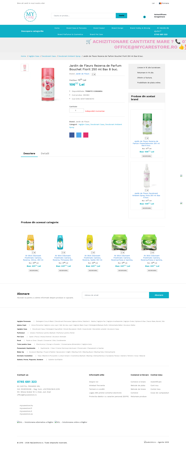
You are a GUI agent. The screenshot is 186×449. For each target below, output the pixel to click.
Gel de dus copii (66, 325)
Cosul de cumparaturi (160, 393)
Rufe (79, 329)
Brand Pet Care (96, 34)
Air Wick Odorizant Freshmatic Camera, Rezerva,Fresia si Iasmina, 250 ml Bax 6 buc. (151, 258)
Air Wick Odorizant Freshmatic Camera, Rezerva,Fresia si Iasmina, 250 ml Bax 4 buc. (122, 258)
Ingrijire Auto (87, 344)
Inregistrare (159, 17)
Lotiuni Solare (64, 356)
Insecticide (87, 329)
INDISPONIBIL (147, 156)
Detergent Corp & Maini (45, 321)
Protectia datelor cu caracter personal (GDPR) (109, 396)
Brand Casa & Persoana (76, 28)
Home (56, 28)
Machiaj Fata (99, 352)
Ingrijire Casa (34, 56)
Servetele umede (99, 329)
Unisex (32, 333)
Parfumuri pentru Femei (66, 333)
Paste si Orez (31, 340)
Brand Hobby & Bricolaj (140, 28)
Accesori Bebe (129, 325)
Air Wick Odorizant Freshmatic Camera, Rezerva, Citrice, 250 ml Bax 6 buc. (33, 258)
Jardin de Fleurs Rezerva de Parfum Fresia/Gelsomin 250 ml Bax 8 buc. (146, 143)
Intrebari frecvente (97, 385)
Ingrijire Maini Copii (81, 325)
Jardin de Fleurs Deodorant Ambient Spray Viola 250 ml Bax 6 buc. (146, 195)
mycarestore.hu (26, 405)
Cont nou (154, 385)
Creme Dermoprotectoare (66, 348)
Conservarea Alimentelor (71, 344)
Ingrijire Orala (129, 321)
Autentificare (160, 14)
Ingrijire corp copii (51, 325)
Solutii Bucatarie (70, 329)
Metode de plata (138, 385)
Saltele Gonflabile (55, 359)
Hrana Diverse (46, 337)
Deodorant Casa (49, 56)
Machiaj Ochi (76, 352)
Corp (136, 356)
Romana (165, 3)
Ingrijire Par (101, 321)
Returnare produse (139, 396)
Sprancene (61, 352)
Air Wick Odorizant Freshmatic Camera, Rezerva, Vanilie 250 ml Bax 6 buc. (92, 258)
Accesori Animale (59, 337)
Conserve (47, 340)
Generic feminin (127, 356)
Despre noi (93, 382)
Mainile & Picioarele (50, 356)
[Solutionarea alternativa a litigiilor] (35, 422)
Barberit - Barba (89, 321)
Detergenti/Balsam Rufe (98, 325)
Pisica (37, 337)
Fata (39, 356)
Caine (31, 337)
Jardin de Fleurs (82, 74)
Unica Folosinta (37, 325)
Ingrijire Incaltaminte (114, 321)
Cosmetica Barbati (78, 356)
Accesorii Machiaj (35, 352)
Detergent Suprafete (54, 329)
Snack (40, 340)
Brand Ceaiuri (99, 28)
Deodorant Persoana (63, 321)
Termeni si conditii (97, 389)
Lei (153, 3)
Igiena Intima (77, 321)
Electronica (40, 344)
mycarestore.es (26, 414)
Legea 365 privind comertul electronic (105, 393)
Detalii (45, 153)
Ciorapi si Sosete (53, 344)
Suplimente (45, 348)
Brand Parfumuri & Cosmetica (70, 34)
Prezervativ (82, 348)
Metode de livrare (138, 389)
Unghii (68, 352)
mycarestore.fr (25, 408)
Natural (142, 356)
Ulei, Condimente (59, 340)
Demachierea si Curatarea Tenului (106, 356)
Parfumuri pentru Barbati (45, 333)
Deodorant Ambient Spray (69, 56)
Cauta (121, 15)
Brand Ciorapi (117, 28)
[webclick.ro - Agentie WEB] (156, 442)
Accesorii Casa (113, 329)
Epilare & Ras (141, 321)
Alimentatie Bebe (115, 325)
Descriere (29, 153)
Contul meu (155, 389)
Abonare (159, 295)
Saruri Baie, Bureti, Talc (156, 321)
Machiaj (89, 356)
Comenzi (134, 393)
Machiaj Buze (88, 352)
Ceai (53, 348)
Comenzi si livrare (138, 382)
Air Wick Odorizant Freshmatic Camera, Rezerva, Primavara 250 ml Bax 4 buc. (63, 258)
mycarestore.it (25, 411)
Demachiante (110, 352)
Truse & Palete (49, 352)
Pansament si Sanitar (96, 348)
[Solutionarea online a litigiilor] (71, 422)
